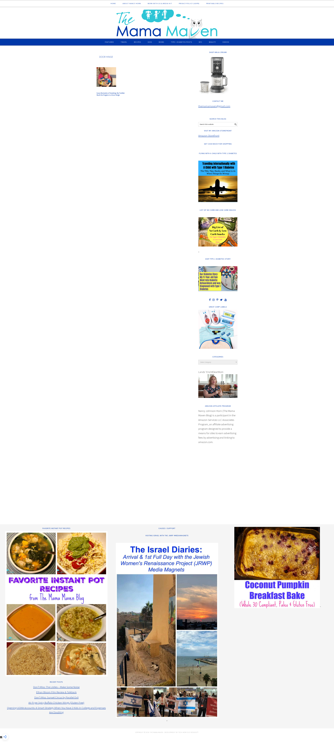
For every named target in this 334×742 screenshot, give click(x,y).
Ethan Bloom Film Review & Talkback (56, 692)
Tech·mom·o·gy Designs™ (188, 732)
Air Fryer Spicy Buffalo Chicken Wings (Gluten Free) (56, 702)
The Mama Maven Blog (167, 23)
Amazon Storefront (208, 135)
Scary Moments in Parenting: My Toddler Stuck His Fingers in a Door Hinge (111, 94)
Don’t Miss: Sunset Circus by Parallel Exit (56, 697)
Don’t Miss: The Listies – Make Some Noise (56, 687)
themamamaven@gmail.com (214, 106)
